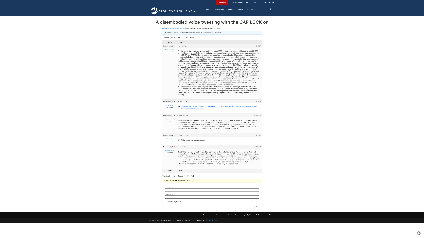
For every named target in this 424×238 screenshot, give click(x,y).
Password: (169, 194)
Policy (271, 215)
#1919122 (258, 147)
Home (207, 9)
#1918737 (258, 46)
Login (254, 2)
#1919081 (258, 135)
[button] (271, 9)
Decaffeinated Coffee (179, 28)
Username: (169, 187)
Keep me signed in (174, 202)
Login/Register (247, 215)
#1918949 (258, 101)
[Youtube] (273, 2)
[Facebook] (262, 2)
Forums (169, 28)
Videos (230, 9)
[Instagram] (266, 2)
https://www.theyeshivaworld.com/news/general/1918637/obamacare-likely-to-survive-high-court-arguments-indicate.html (217, 107)
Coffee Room (219, 9)
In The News (260, 215)
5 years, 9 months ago (204, 32)
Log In (254, 206)
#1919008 (257, 115)
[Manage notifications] (419, 233)
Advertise (215, 215)
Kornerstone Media (211, 220)
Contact (250, 9)
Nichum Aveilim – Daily (240, 2)
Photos (240, 9)
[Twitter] (269, 2)
